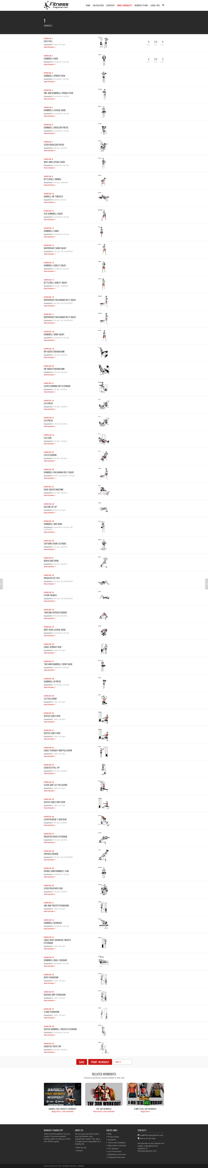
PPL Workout (113, 1148)
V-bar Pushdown (51, 1011)
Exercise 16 (49, 297)
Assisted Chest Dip (52, 1046)
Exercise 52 (49, 920)
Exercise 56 (49, 992)
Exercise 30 (49, 541)
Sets (148, 45)
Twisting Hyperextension (55, 612)
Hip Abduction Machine (54, 368)
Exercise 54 (49, 957)
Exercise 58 (49, 1026)
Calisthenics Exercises (117, 1154)
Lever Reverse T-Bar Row (55, 819)
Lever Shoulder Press (54, 144)
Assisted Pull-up (52, 767)
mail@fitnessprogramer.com (151, 1135)
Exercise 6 (48, 125)
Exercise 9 (48, 176)
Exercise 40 (49, 713)
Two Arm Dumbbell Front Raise (58, 664)
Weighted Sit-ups (52, 578)
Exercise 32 (49, 575)
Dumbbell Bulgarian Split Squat (59, 472)
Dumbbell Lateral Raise (55, 110)
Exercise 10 (49, 193)
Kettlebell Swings (52, 179)
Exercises (110, 5)
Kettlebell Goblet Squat (55, 282)
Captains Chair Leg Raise (55, 543)
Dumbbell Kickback (53, 922)
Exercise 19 (49, 349)
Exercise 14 (49, 262)
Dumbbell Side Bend (53, 523)
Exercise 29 (49, 521)
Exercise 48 (49, 851)
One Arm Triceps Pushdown (56, 905)
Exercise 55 (49, 974)
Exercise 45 (49, 799)
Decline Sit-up (50, 506)
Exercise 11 (49, 211)
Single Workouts (124, 5)
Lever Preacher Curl (53, 888)
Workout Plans (141, 5)
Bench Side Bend (51, 560)
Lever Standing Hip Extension (57, 386)
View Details (49, 47)
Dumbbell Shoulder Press (56, 127)
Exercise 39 (49, 696)
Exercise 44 (49, 782)
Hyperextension (51, 853)
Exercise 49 (49, 868)
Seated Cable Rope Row (54, 802)
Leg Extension (50, 455)
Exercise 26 (49, 469)
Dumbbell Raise (51, 58)
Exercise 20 (49, 366)
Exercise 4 (48, 90)
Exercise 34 (49, 610)
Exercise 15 (49, 280)
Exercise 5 (48, 107)
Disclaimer (112, 1139)
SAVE (81, 1062)
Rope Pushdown (51, 977)
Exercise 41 (49, 730)
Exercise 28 (49, 504)
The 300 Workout (104, 1108)
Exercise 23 (49, 418)
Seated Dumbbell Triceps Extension (60, 1029)
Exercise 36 (49, 644)
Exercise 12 (49, 228)
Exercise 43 (49, 765)
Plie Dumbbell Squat (53, 213)
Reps (155, 45)
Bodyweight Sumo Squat (55, 248)
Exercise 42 (49, 747)
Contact (79, 1150)
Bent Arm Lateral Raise (54, 162)
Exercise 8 (48, 159)
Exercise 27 (49, 486)
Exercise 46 (49, 816)
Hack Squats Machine (53, 489)
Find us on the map (147, 1138)
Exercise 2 (48, 56)
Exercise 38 (49, 678)
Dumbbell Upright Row (54, 75)
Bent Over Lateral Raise (55, 629)
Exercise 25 (49, 452)
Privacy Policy (113, 1136)
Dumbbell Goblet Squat (55, 265)
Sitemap (81, 1166)
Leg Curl (48, 437)
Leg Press (48, 403)
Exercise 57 (49, 1009)
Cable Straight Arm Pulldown (58, 750)
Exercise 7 (48, 142)
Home (88, 5)
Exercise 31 (49, 558)
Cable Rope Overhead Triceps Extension (57, 941)
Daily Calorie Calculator (117, 1145)
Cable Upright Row (52, 647)
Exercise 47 (49, 834)
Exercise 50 (49, 885)
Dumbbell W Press (52, 681)
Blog (109, 1133)
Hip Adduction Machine (54, 351)
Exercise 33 (49, 592)
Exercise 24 (49, 435)
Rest (162, 45)
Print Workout (100, 1062)
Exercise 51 (49, 903)
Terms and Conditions (117, 1142)
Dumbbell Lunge (51, 230)
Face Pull (48, 41)
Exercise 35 (49, 627)
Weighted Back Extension (55, 836)
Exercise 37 (49, 661)
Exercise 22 (49, 400)
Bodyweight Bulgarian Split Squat (60, 299)
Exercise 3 (48, 73)
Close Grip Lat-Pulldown (55, 784)
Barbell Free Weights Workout (62, 1108)
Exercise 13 (49, 245)
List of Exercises (114, 1151)
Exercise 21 (49, 383)
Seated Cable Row (52, 715)
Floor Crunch (50, 595)
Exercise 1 (48, 38)
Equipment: (48, 44)
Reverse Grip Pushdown (54, 994)
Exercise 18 (49, 331)
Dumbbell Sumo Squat (54, 334)
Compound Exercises (116, 1157)
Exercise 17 (49, 314)
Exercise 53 (49, 937)
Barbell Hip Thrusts (53, 196)
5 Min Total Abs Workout (145, 1108)
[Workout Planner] (56, 5)
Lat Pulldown (50, 698)
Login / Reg (155, 5)
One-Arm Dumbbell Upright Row (58, 93)
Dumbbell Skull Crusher (55, 960)
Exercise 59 (49, 1043)
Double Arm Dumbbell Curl (56, 871)
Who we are (81, 1147)
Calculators (98, 5)
